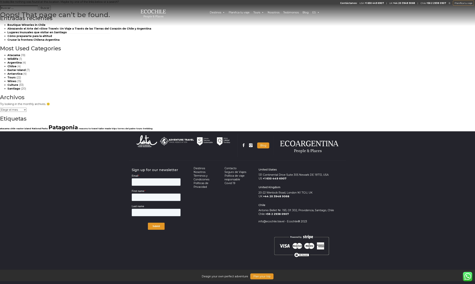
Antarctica (14, 73)
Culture (12, 85)
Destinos (215, 12)
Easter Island (16, 70)
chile (13, 128)
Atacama (13, 55)
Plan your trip (262, 276)
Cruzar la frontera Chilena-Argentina (33, 39)
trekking (148, 128)
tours (139, 128)
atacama (4, 128)
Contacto (231, 168)
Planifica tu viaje (463, 3)
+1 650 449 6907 (374, 3)
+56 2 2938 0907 (436, 3)
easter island (23, 128)
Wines (11, 81)
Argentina (14, 62)
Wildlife (12, 59)
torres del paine (127, 128)
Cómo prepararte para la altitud (29, 36)
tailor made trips (108, 128)
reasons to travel (88, 128)
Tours (256, 12)
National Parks (40, 128)
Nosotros (273, 12)
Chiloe (12, 66)
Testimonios (291, 12)
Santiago (13, 88)
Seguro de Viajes (235, 172)
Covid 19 (230, 183)
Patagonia (63, 127)
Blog (305, 12)
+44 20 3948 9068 (404, 3)
